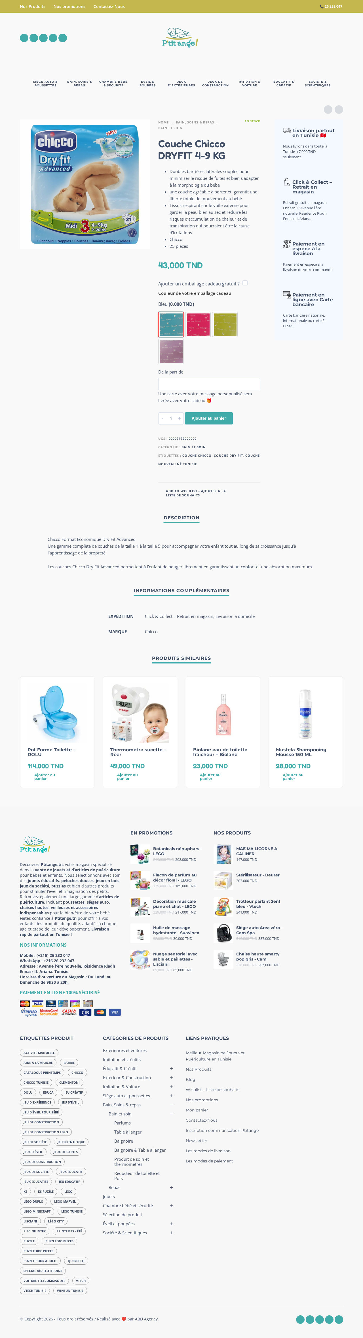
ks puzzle (46, 1191)
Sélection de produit (122, 1214)
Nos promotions (69, 6)
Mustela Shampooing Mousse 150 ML (301, 752)
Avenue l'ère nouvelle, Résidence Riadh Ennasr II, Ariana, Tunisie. (67, 968)
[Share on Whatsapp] (256, 492)
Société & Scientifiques (125, 1232)
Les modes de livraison (208, 1150)
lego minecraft (37, 1211)
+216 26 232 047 (59, 960)
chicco (77, 1072)
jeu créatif (73, 1092)
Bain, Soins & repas (195, 122)
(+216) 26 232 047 (53, 955)
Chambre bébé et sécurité (128, 1205)
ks (25, 1191)
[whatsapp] (43, 38)
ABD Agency (146, 1319)
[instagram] (33, 38)
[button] (307, 38)
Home (163, 122)
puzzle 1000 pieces (38, 1251)
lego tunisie (72, 1211)
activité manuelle (39, 1053)
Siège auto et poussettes (126, 1095)
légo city (56, 1221)
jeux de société (36, 1172)
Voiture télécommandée (44, 1281)
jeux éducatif (71, 1172)
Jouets (109, 1196)
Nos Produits (32, 6)
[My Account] (323, 38)
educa (48, 1092)
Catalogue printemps (42, 1072)
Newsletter (196, 1140)
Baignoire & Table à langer (140, 1150)
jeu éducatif (69, 1181)
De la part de (170, 372)
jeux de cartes (66, 1152)
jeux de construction (42, 1162)
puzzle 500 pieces (59, 1241)
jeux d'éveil (33, 1152)
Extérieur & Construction (127, 1077)
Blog (190, 1079)
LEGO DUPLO (33, 1201)
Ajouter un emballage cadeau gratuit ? (199, 284)
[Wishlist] (291, 38)
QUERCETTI (76, 1261)
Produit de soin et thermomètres (131, 1161)
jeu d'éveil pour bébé (41, 1112)
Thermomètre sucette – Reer (138, 752)
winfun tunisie (70, 1290)
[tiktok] (62, 38)
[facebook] (24, 38)
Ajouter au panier (209, 418)
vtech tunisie (35, 1290)
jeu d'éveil (70, 1102)
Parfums (122, 1122)
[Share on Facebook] (239, 492)
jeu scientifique (71, 1142)
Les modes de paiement (209, 1161)
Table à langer (128, 1131)
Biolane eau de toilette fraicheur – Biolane (220, 752)
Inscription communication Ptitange (222, 1130)
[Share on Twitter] (247, 492)
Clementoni (69, 1082)
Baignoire (123, 1140)
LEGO (68, 1191)
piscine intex (35, 1231)
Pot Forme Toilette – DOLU (51, 752)
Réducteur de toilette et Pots (137, 1176)
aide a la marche (38, 1062)
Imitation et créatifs (122, 1059)
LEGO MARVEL (65, 1201)
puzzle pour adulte (40, 1261)
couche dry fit (228, 455)
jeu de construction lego (46, 1132)
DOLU (28, 1092)
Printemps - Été (69, 1231)
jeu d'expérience (37, 1102)
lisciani (30, 1221)
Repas (114, 1187)
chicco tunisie (36, 1082)
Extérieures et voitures (125, 1050)
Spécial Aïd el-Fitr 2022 (43, 1271)
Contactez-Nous (109, 6)
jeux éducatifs (36, 1181)
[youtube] (53, 38)
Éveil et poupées (119, 1223)
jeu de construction (41, 1122)
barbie (69, 1062)
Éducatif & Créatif (120, 1068)
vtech (81, 1281)
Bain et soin (170, 128)
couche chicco (197, 455)
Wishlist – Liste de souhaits (212, 1089)
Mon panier (197, 1110)
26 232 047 (333, 6)
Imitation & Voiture (121, 1086)
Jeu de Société (35, 1142)
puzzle (29, 1241)
